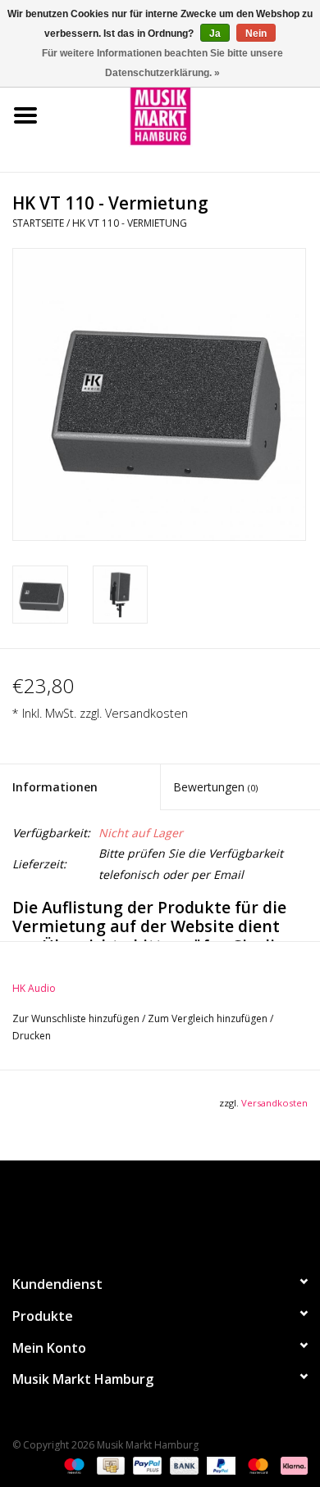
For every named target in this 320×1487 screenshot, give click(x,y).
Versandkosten (146, 713)
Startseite (38, 223)
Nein (256, 33)
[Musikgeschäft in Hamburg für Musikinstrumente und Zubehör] (185, 114)
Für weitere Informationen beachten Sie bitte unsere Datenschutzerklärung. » (162, 63)
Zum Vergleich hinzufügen (209, 1018)
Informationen (55, 787)
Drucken (31, 1036)
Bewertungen (215, 787)
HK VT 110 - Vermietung (129, 223)
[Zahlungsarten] (72, 1464)
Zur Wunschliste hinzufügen (77, 1018)
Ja (215, 33)
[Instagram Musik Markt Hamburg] (175, 1210)
